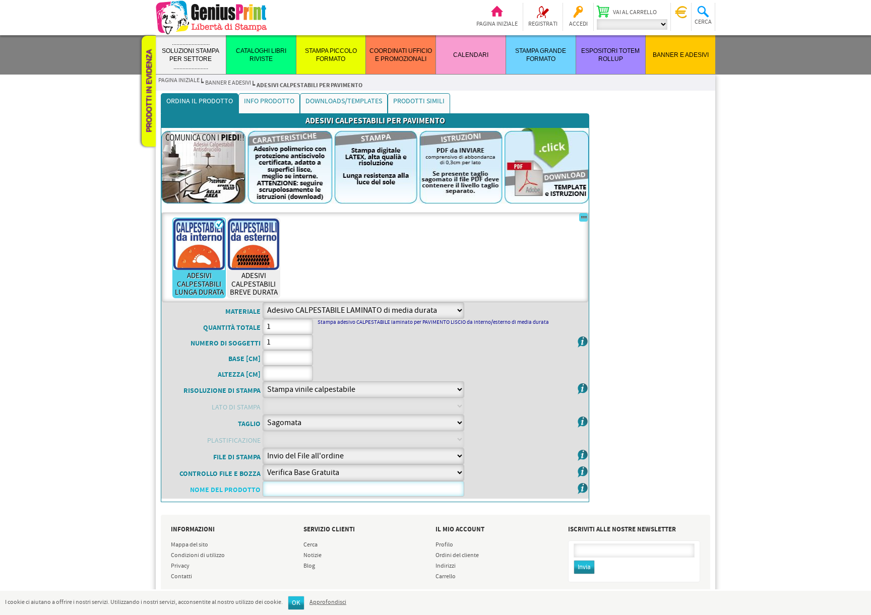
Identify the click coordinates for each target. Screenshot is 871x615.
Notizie (312, 556)
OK (296, 603)
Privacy (180, 566)
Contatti (181, 577)
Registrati (542, 24)
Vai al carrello (635, 13)
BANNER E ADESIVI (681, 54)
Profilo (444, 545)
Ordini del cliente (457, 556)
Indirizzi (446, 566)
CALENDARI (470, 54)
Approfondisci (327, 602)
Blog (309, 566)
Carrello (446, 577)
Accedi (578, 24)
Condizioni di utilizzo (198, 556)
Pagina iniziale (497, 24)
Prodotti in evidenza (149, 91)
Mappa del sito (189, 545)
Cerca (310, 545)
